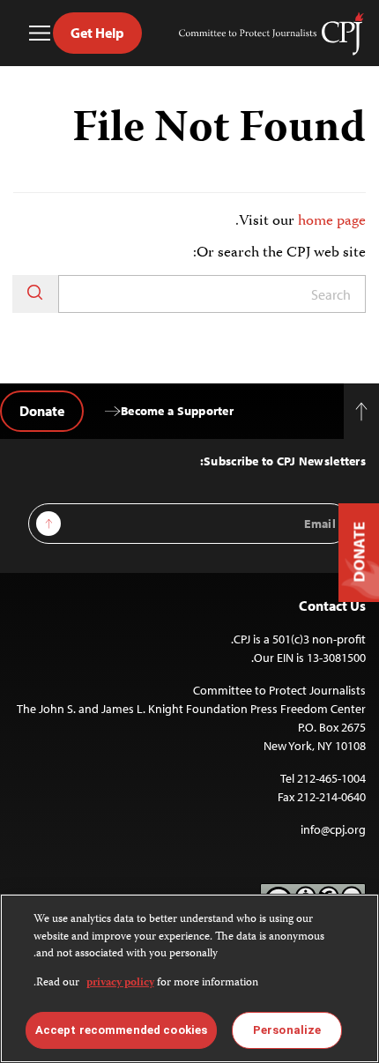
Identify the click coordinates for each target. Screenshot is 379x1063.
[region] (189, 978)
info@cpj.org (333, 829)
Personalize (287, 1030)
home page (332, 221)
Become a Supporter (177, 411)
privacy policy (120, 983)
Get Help (97, 32)
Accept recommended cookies (121, 1030)
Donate (41, 411)
